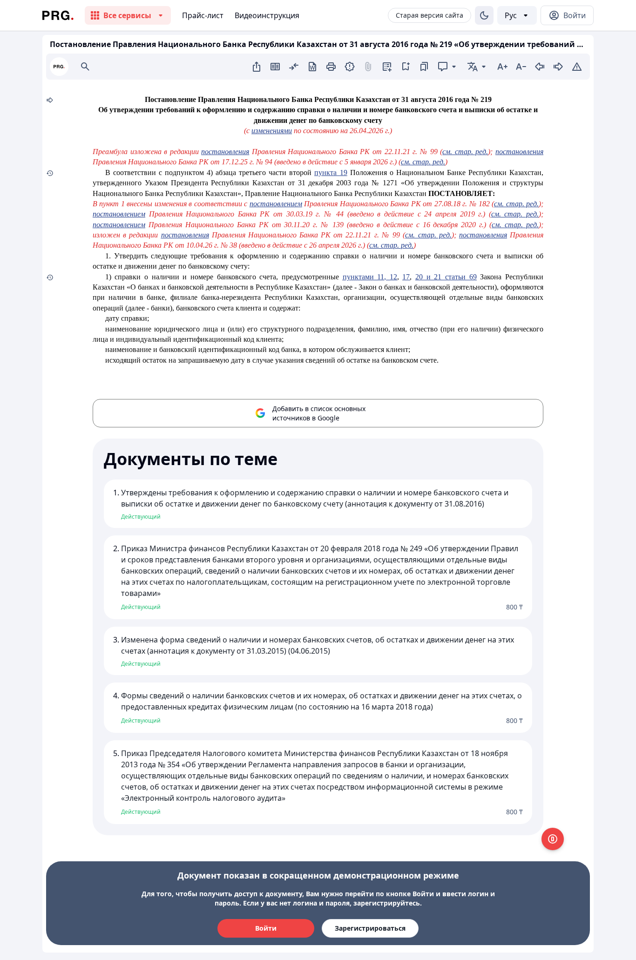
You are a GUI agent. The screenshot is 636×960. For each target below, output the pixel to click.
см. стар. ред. (465, 151)
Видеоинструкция (267, 15)
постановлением (276, 204)
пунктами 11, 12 (370, 277)
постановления (225, 151)
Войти (266, 928)
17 (406, 277)
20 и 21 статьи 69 (446, 277)
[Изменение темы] (484, 15)
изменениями (271, 131)
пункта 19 (330, 172)
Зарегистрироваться (370, 928)
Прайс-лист (202, 15)
